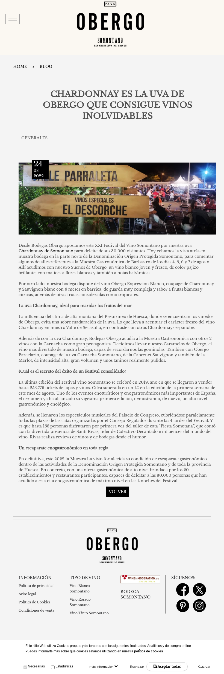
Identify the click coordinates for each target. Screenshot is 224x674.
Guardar (204, 667)
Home (20, 66)
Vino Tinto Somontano (89, 613)
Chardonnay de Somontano (46, 250)
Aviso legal (27, 594)
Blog (46, 66)
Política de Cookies (34, 602)
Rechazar (137, 667)
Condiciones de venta (36, 610)
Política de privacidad (37, 586)
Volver (117, 491)
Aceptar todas (169, 666)
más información (101, 667)
